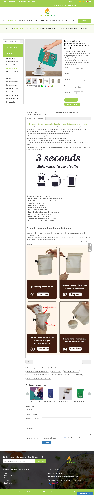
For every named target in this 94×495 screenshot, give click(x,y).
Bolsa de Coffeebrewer (74, 375)
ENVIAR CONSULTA (85, 21)
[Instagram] (56, 483)
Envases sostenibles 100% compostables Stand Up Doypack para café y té (50, 401)
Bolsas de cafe (11, 78)
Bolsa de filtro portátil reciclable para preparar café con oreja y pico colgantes (36, 401)
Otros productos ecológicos (14, 75)
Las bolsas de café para (34, 127)
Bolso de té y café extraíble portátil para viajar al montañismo (65, 401)
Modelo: (29, 112)
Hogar (6, 473)
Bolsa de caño (56, 371)
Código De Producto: (33, 114)
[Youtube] (53, 483)
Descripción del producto (35, 119)
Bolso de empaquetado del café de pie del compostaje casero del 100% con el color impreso (80, 401)
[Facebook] (49, 483)
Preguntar (72, 100)
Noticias (6, 480)
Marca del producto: (62, 112)
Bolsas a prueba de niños (14, 95)
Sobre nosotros (9, 475)
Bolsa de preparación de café (60, 368)
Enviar (47, 443)
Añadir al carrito (72, 104)
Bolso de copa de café (71, 371)
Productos (7, 478)
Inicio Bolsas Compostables (14, 61)
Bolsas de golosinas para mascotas (14, 85)
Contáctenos (8, 483)
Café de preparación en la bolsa (37, 368)
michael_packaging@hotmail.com (64, 5)
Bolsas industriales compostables (14, 58)
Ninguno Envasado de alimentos (14, 92)
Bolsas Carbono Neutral (14, 71)
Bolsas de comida (12, 81)
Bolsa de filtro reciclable (55, 375)
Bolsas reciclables (12, 68)
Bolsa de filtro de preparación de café (39, 378)
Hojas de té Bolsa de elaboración (37, 371)
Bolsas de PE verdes (13, 65)
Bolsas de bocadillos (13, 88)
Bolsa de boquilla (12, 98)
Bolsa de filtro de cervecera (35, 375)
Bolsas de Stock (11, 102)
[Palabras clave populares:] (22, 41)
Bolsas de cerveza (79, 368)
